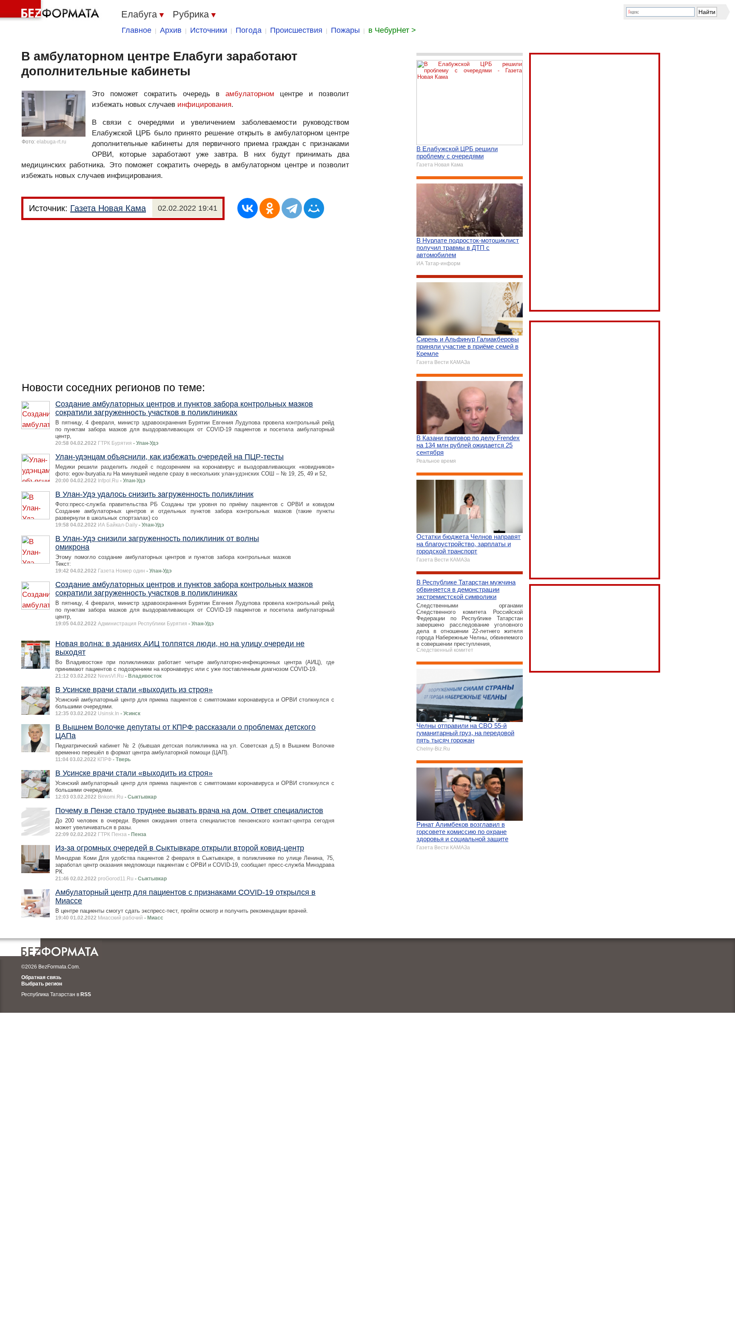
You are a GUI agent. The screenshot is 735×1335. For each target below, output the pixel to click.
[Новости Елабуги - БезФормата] (51, 10)
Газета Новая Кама (108, 208)
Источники (208, 30)
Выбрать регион (41, 984)
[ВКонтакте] (247, 208)
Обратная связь (41, 977)
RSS (85, 994)
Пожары (345, 30)
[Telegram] (292, 208)
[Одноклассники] (269, 208)
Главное (136, 30)
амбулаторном (249, 94)
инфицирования (204, 104)
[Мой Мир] (314, 208)
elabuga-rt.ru (51, 142)
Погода (249, 30)
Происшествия (296, 30)
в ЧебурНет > (392, 30)
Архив (171, 30)
